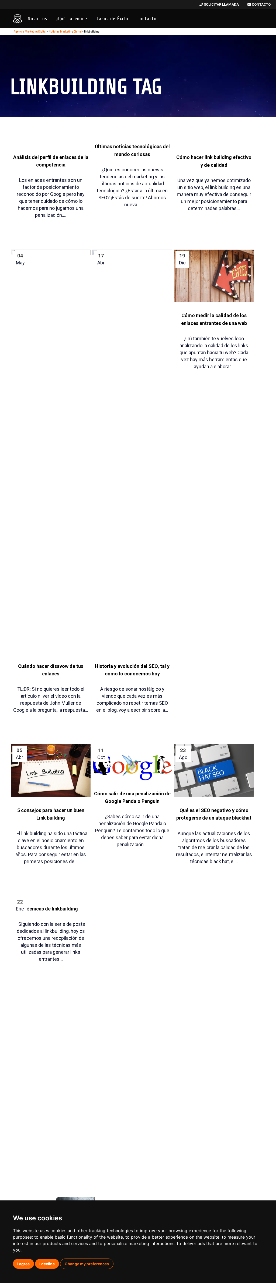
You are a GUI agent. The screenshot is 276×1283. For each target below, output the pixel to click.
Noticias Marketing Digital (65, 31)
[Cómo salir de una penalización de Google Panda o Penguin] (132, 762)
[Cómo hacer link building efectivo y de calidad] (214, 117)
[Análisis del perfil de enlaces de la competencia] (51, 117)
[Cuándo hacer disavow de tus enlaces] (51, 451)
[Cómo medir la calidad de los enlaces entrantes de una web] (214, 276)
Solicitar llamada (221, 4)
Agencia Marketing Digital (30, 31)
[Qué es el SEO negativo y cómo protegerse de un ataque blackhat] (214, 770)
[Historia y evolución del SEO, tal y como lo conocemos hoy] (132, 451)
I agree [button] (23, 1263)
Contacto (261, 4)
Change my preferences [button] (87, 1263)
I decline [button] (47, 1263)
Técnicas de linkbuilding (51, 909)
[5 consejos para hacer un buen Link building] (51, 770)
